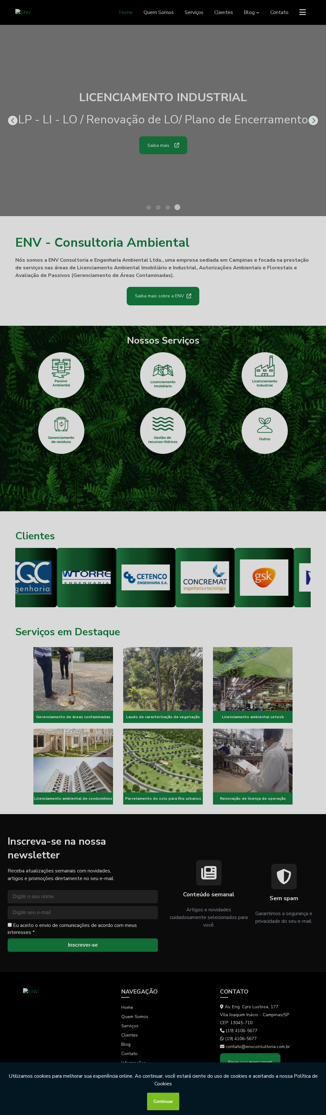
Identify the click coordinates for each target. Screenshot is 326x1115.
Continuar (163, 1101)
